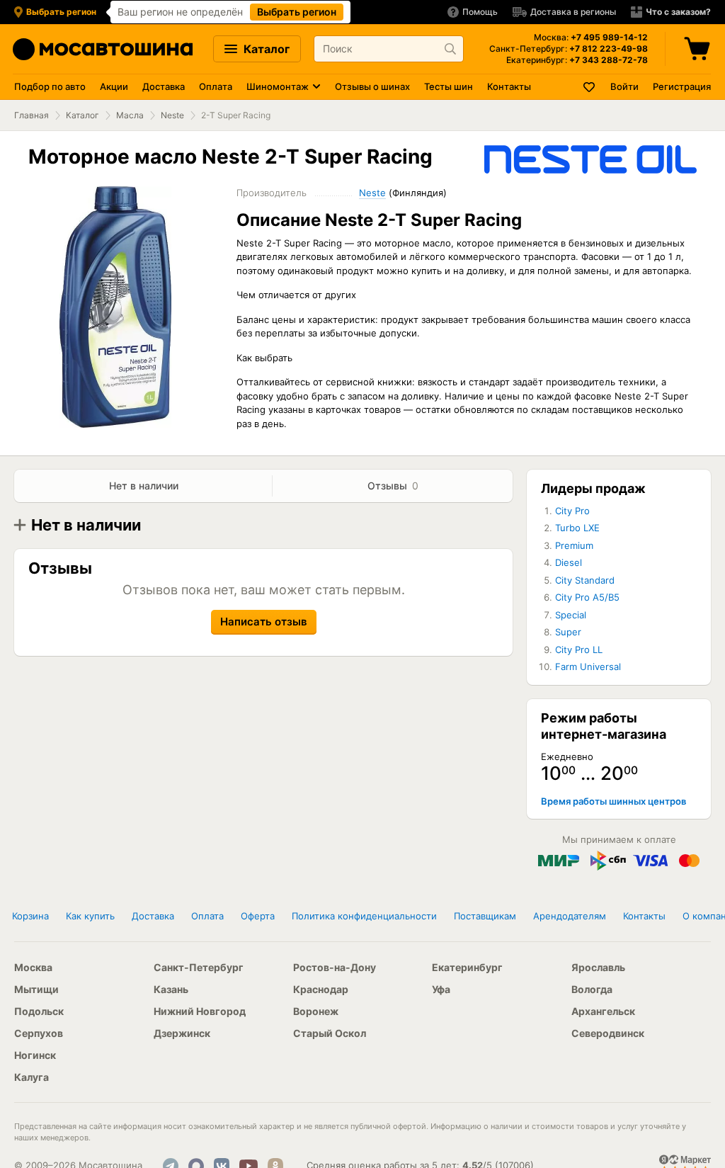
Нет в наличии (143, 486)
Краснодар (320, 989)
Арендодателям (569, 916)
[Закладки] (589, 87)
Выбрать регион (296, 12)
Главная (31, 115)
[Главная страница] (103, 49)
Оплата (215, 86)
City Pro (572, 510)
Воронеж (315, 1011)
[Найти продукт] (450, 49)
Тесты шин (448, 86)
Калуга (31, 1077)
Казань (171, 989)
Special (570, 614)
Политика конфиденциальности (364, 916)
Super (568, 631)
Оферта (258, 916)
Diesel (568, 562)
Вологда (591, 989)
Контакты (509, 86)
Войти (624, 86)
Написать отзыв (263, 621)
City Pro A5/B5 (587, 597)
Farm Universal (588, 666)
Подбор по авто (50, 86)
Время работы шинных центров (613, 801)
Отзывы (392, 486)
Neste (172, 115)
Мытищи (36, 989)
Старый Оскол (329, 1033)
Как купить (90, 916)
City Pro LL (579, 649)
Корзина (30, 916)
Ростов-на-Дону (334, 967)
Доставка (163, 86)
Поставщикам (485, 916)
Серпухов (38, 1033)
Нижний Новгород (200, 1011)
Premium (574, 545)
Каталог (265, 49)
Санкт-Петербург (199, 967)
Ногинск (35, 1055)
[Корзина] (699, 49)
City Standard (585, 580)
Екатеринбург (467, 967)
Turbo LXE (577, 527)
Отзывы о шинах (372, 86)
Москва (33, 967)
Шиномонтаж (277, 86)
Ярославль (598, 967)
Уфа (441, 989)
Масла (130, 115)
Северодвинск (607, 1033)
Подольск (39, 1011)
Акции (114, 86)
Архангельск (603, 1011)
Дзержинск (182, 1033)
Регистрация (682, 86)
